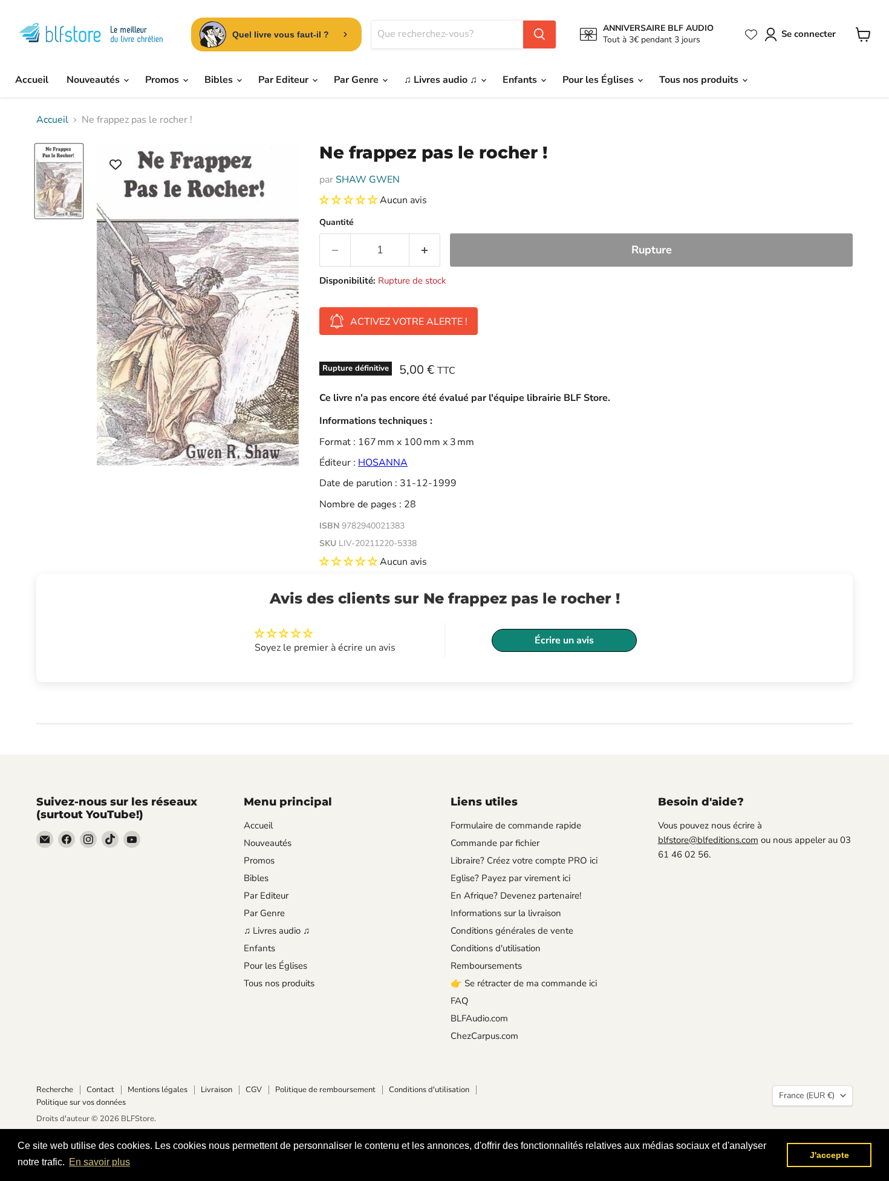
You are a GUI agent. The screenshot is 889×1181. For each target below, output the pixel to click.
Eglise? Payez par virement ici (510, 878)
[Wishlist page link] (751, 34)
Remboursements (486, 966)
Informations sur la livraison (506, 913)
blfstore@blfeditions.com (708, 840)
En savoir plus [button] (99, 1162)
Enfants (521, 79)
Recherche (54, 1089)
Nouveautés (94, 79)
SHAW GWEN (368, 179)
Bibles (219, 79)
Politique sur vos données (81, 1102)
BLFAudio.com (479, 1018)
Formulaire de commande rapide (516, 825)
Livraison (216, 1089)
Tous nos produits (700, 79)
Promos (163, 79)
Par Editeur (284, 79)
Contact (100, 1089)
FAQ (460, 1001)
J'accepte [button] (829, 1155)
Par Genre (357, 79)
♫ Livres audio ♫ (442, 79)
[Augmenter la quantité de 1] (424, 250)
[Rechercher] (539, 34)
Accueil (31, 79)
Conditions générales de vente (512, 931)
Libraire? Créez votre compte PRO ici (524, 860)
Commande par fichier (495, 843)
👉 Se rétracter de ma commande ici (524, 983)
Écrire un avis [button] (564, 640)
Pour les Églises (599, 79)
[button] (349, 200)
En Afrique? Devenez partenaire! (516, 896)
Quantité (336, 222)
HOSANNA (383, 462)
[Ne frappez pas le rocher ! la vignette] (59, 181)
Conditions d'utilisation (496, 948)
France (807, 1095)
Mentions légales (157, 1089)
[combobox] (447, 34)
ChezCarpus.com (484, 1036)
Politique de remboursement (325, 1089)
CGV (254, 1089)
